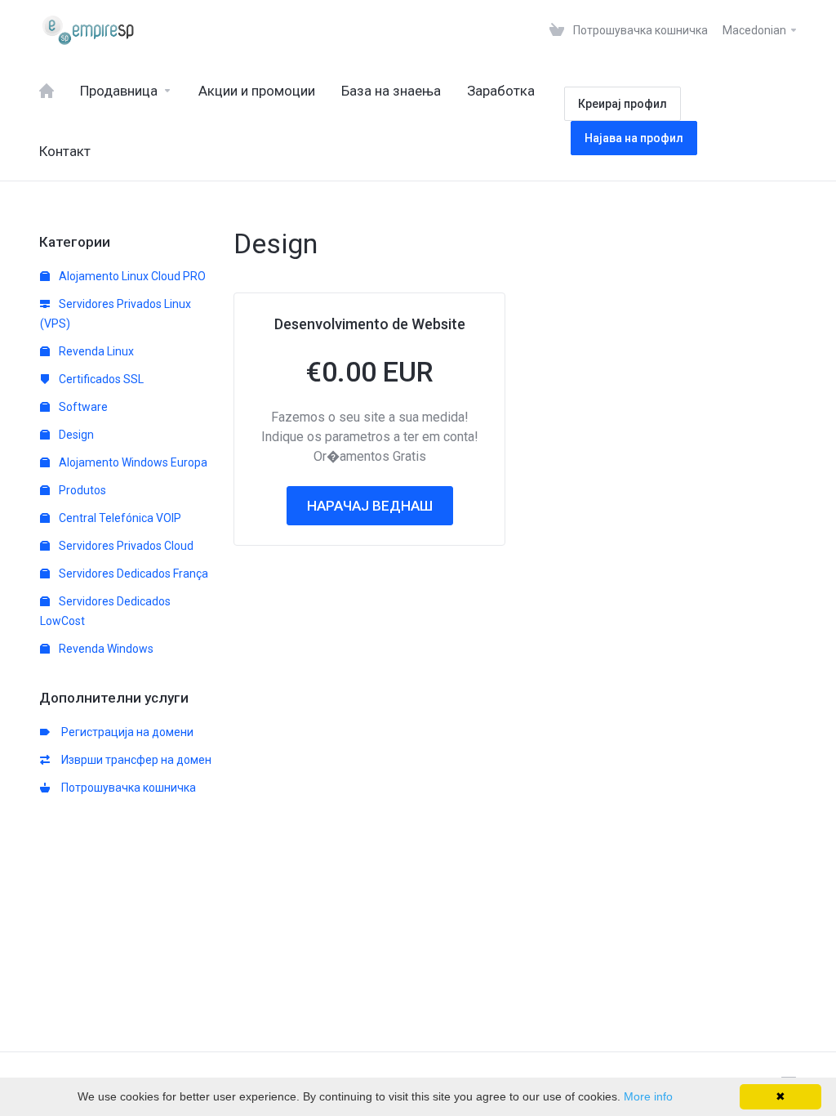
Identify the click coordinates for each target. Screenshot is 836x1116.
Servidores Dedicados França (132, 573)
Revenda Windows (104, 648)
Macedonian (756, 30)
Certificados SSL (100, 379)
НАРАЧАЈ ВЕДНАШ (370, 506)
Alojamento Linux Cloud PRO (131, 276)
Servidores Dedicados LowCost (105, 611)
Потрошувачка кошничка (126, 787)
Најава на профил (634, 138)
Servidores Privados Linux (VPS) (115, 313)
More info (648, 1096)
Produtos (81, 490)
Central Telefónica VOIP (118, 518)
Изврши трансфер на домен (133, 759)
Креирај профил (622, 103)
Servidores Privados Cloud (124, 545)
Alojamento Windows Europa (131, 462)
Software (82, 406)
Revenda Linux (95, 351)
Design (75, 434)
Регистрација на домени (124, 732)
